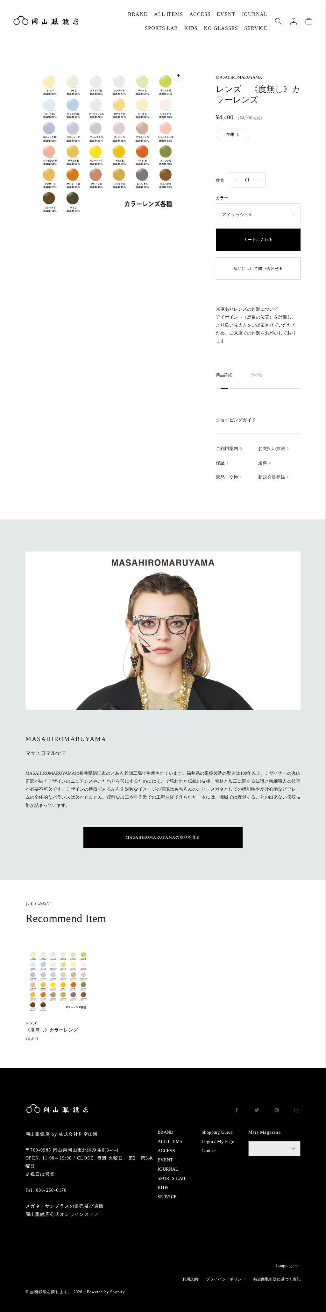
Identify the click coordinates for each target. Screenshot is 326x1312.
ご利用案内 (227, 448)
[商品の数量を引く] (259, 180)
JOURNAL (254, 14)
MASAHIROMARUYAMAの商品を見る (163, 837)
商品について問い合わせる (258, 268)
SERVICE (255, 28)
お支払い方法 (271, 448)
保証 (220, 463)
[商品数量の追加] (236, 180)
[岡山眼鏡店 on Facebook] (236, 1111)
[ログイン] (293, 21)
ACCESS (200, 14)
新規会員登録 (271, 477)
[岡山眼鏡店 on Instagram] (296, 1111)
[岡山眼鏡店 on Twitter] (256, 1111)
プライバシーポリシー (225, 1279)
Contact (209, 1150)
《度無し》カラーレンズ (51, 1027)
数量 (220, 180)
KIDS (190, 28)
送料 (262, 463)
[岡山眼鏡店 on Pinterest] (276, 1111)
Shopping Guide (217, 1132)
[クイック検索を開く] (278, 21)
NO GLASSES (221, 28)
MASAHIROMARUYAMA (239, 77)
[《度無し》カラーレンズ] (58, 981)
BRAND (138, 14)
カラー (222, 197)
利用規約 (190, 1279)
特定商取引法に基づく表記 (277, 1279)
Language (285, 1265)
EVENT (226, 14)
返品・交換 (227, 477)
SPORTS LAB (161, 28)
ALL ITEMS (168, 14)
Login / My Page (218, 1141)
